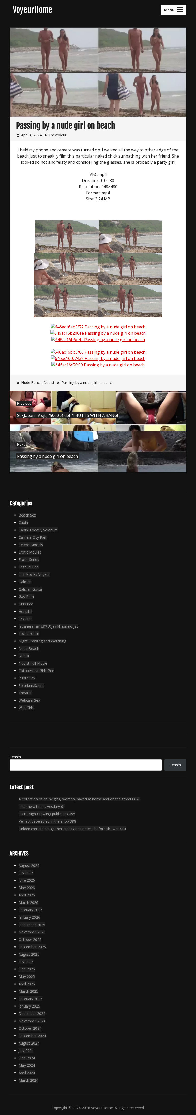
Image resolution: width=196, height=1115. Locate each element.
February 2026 (30, 909)
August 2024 (29, 1043)
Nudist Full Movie (33, 663)
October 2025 (30, 939)
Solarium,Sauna (31, 685)
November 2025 (32, 932)
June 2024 (27, 1058)
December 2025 (32, 924)
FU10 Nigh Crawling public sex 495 (47, 813)
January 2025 (29, 1006)
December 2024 (32, 1013)
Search (15, 756)
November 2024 (32, 1020)
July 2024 (26, 1050)
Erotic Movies (30, 552)
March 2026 (28, 902)
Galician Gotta (30, 589)
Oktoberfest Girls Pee (36, 670)
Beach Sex (27, 515)
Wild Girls (26, 707)
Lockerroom (29, 633)
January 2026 (29, 917)
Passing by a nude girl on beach (88, 382)
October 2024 (30, 1028)
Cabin (23, 522)
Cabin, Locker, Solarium (38, 529)
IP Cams (25, 618)
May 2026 (27, 887)
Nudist (49, 382)
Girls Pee (26, 604)
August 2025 (29, 954)
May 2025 (27, 976)
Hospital (25, 611)
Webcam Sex (29, 700)
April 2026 (27, 895)
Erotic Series (29, 559)
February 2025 (30, 998)
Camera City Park (33, 537)
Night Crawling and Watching (42, 641)
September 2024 (32, 1035)
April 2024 (27, 1072)
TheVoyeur (57, 135)
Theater (25, 692)
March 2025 (28, 991)
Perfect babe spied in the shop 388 (47, 821)
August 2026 (29, 865)
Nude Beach (31, 382)
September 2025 (32, 946)
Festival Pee (29, 567)
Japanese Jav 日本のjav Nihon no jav (48, 626)
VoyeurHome (32, 10)
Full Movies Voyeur (34, 574)
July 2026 (26, 872)
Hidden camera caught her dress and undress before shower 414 (72, 828)
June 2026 (27, 880)
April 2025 (27, 983)
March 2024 (28, 1080)
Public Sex (27, 678)
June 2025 (27, 969)
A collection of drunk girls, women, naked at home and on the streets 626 (79, 799)
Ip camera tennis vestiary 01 (42, 806)
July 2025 (26, 961)
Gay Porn (26, 596)
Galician (25, 581)
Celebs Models (31, 544)
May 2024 (27, 1065)
